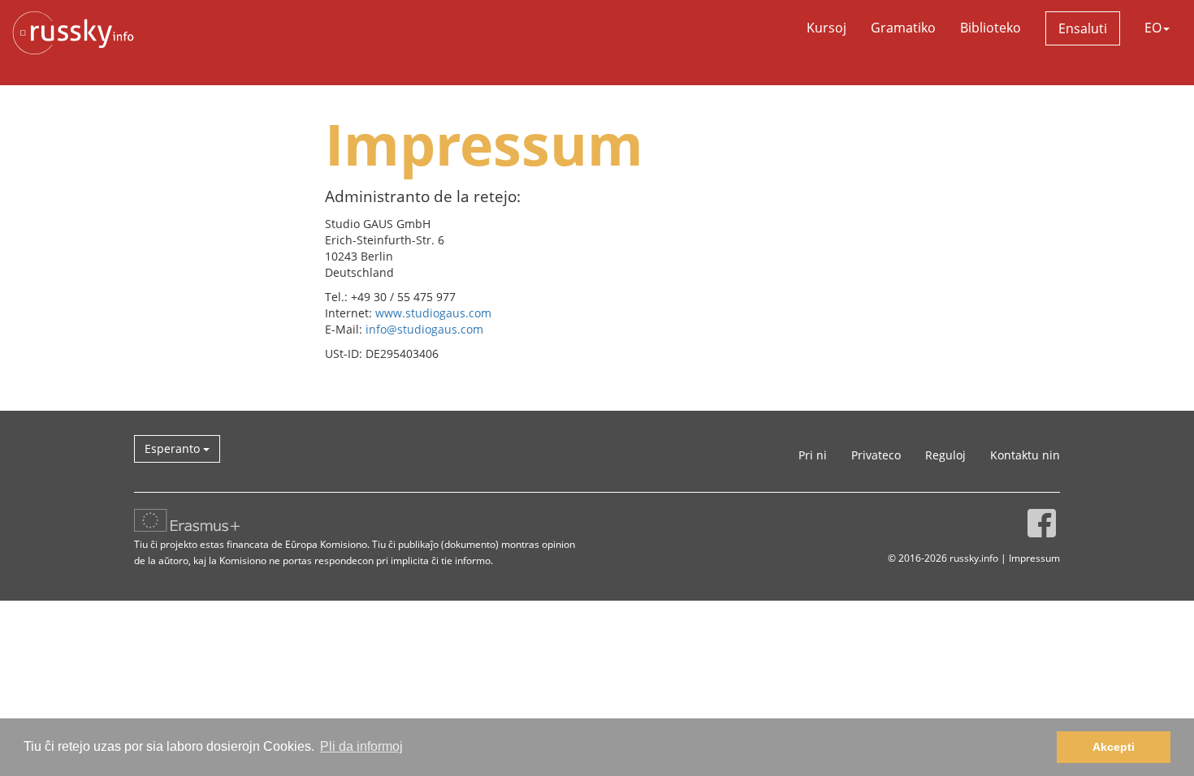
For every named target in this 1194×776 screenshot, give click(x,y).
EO (1153, 28)
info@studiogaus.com (424, 329)
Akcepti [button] (1113, 746)
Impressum (1034, 557)
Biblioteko (990, 28)
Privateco (876, 455)
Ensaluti (1082, 28)
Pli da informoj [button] (361, 746)
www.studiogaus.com (433, 313)
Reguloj (945, 455)
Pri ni (812, 455)
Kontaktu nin (1025, 455)
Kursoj (826, 28)
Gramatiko (903, 28)
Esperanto (174, 448)
